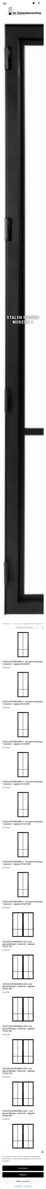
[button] (42, 1152)
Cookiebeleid (18, 1186)
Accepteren (23, 1168)
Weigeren (23, 1175)
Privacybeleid (27, 1186)
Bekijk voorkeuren (23, 1181)
